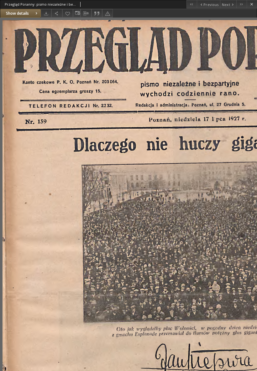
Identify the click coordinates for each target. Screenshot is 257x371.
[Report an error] (107, 13)
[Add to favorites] (67, 13)
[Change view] (77, 13)
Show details (17, 13)
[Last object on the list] (241, 4)
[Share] (56, 13)
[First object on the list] (191, 4)
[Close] (252, 4)
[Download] (46, 13)
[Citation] (97, 13)
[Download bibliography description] (86, 13)
